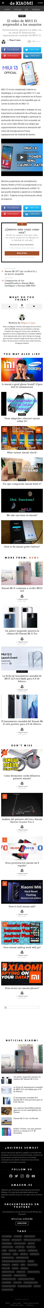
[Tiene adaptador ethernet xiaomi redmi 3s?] (22, 404)
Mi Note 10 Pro (8, 1257)
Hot (26, 10)
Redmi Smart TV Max (27, 1279)
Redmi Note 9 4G (10, 1279)
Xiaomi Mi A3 (8, 1289)
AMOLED (18, 1236)
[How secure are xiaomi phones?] (22, 974)
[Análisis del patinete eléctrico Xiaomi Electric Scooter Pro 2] (22, 805)
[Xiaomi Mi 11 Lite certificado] (6, 1121)
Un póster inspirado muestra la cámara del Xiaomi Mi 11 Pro (22, 632)
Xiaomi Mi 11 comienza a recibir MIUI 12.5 (22, 589)
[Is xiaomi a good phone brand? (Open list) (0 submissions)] (22, 370)
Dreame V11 (17, 1240)
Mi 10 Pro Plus (8, 1247)
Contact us (30, 1305)
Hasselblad (7, 1243)
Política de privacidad (31, 1303)
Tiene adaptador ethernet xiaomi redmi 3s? (22, 420)
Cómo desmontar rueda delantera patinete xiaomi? (22, 777)
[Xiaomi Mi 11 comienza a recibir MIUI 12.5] (22, 573)
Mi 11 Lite (13, 1250)
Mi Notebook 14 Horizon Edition (14, 1261)
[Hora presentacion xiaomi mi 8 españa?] (22, 848)
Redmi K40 (7, 1275)
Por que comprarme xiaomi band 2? (22, 483)
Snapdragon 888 (25, 1286)
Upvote (9, 306)
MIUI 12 (31, 1261)
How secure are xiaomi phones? (22, 988)
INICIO (8, 1303)
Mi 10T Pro (31, 1247)
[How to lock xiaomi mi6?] (22, 892)
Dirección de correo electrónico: (22, 245)
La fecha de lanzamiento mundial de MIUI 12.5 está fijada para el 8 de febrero (22, 678)
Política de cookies (17, 1305)
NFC (23, 1265)
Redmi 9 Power (9, 1272)
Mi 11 (5, 1250)
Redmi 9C (21, 1272)
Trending (36, 10)
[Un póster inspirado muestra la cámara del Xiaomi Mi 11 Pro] (22, 616)
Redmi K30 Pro (34, 1272)
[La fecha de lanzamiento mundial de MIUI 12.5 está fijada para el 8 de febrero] (22, 659)
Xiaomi (37, 1286)
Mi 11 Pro (22, 1250)
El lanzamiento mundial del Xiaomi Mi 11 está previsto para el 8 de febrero (22, 722)
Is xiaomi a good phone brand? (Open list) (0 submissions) (22, 385)
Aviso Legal (17, 1303)
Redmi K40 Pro (20, 1275)
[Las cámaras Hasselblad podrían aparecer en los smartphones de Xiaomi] (6, 1111)
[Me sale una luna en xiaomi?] (22, 501)
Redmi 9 (25, 1268)
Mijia (16, 1254)
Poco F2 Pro (33, 1265)
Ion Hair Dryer (20, 1243)
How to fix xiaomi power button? (22, 546)
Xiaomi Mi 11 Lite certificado (25, 1118)
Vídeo (28, 380)
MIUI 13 (16, 1265)
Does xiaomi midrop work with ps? (22, 947)
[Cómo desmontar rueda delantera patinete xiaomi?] (22, 761)
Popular (17, 10)
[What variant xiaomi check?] (22, 438)
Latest (7, 10)
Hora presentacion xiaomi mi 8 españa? (22, 864)
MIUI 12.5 (7, 1265)
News (34, 558)
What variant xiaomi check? (22, 452)
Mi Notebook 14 (23, 1257)
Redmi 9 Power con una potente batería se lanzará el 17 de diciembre (27, 1131)
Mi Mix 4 (24, 1254)
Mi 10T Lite (20, 1247)
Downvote (34, 306)
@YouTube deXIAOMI (22, 1219)
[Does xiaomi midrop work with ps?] (22, 933)
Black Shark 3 (30, 1236)
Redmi (16, 1268)
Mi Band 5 (7, 1254)
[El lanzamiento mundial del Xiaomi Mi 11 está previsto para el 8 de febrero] (22, 706)
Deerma (6, 1240)
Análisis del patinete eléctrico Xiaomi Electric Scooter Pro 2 (22, 820)
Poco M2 (7, 1268)
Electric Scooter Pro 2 (32, 1240)
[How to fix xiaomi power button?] (22, 532)
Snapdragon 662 (31, 1282)
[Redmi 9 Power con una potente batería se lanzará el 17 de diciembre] (6, 1132)
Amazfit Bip (7, 1236)
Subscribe (22, 1223)
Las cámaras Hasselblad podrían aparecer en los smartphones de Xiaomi (27, 1110)
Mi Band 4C (33, 1250)
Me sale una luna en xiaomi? (22, 515)
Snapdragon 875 (9, 1286)
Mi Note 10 (35, 1254)
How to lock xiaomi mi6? (22, 906)
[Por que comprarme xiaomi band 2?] (22, 469)
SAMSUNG (7, 1282)
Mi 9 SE (31, 1243)
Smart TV (18, 1282)
